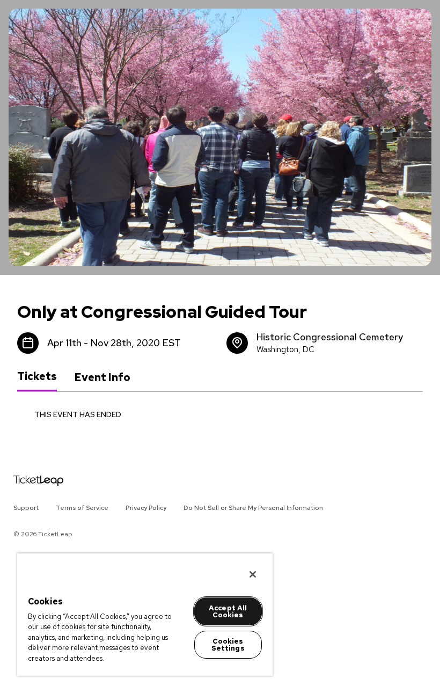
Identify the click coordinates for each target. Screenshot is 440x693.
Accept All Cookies (228, 611)
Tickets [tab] (37, 377)
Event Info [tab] (102, 377)
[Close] (253, 574)
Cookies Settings (228, 645)
